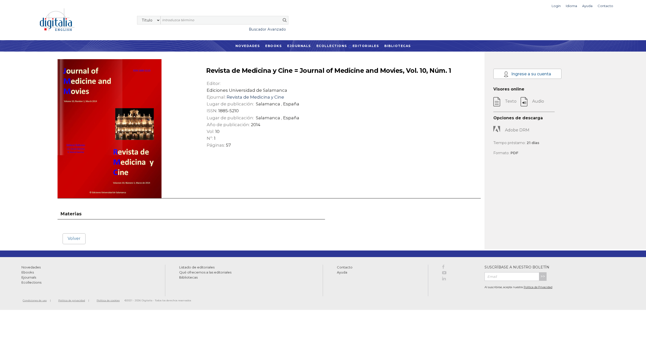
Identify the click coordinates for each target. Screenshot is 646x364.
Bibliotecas (397, 46)
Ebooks (273, 46)
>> (543, 276)
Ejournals (299, 46)
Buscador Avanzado (267, 29)
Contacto (345, 267)
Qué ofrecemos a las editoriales (205, 272)
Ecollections (331, 46)
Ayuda (342, 272)
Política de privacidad (71, 300)
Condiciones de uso (35, 300)
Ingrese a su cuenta (530, 74)
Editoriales (366, 46)
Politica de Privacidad (538, 287)
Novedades (247, 46)
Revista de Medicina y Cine (255, 97)
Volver (74, 238)
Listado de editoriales (196, 267)
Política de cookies (108, 300)
